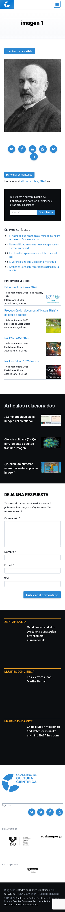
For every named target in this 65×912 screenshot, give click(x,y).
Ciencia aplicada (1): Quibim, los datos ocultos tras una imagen (21, 444)
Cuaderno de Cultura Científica (31, 898)
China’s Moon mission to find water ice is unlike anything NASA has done (43, 731)
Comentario (12, 518)
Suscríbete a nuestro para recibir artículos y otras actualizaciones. (31, 201)
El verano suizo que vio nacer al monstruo (32, 261)
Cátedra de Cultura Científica (32, 890)
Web (6, 578)
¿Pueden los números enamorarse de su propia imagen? (21, 468)
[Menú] (57, 4)
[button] (11, 149)
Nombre (10, 551)
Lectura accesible (19, 51)
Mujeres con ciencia (19, 671)
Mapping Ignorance (18, 721)
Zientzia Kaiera (15, 622)
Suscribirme (46, 212)
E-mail (9, 565)
